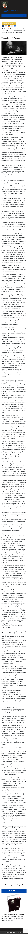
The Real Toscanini (14, 891)
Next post (19, 885)
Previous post (10, 885)
